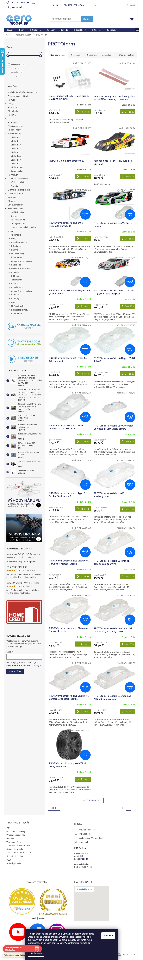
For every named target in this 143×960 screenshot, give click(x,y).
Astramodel (16, 235)
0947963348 (84, 834)
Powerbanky (16, 186)
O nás (55, 5)
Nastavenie (36, 953)
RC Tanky (12, 115)
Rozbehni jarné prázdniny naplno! (22, 92)
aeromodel (83, 842)
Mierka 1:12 (16, 141)
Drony (10, 104)
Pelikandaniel (16, 280)
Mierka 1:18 (16, 145)
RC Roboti (12, 122)
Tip (14, 76)
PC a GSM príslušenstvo (18, 179)
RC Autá (11, 100)
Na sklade (17, 64)
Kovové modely (14, 133)
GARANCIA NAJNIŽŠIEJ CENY (19, 853)
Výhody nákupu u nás (15, 835)
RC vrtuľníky (16, 257)
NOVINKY (12, 197)
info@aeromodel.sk (86, 830)
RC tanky (15, 298)
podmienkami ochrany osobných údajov (23, 665)
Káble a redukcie (18, 182)
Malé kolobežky (17, 212)
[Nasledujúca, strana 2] (128, 808)
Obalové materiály (15, 205)
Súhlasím (108, 935)
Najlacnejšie (76, 55)
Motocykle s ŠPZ (18, 223)
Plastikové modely (15, 126)
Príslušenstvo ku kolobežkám (23, 227)
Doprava (10, 838)
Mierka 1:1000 (17, 167)
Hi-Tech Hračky (14, 130)
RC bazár (12, 201)
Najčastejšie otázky (14, 849)
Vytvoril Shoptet (130, 954)
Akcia (15, 68)
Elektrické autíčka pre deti (19, 190)
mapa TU (84, 859)
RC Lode (11, 118)
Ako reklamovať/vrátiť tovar (18, 845)
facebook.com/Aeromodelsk (90, 838)
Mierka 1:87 (16, 163)
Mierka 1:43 (16, 156)
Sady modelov (17, 171)
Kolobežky (15, 216)
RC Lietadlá (13, 111)
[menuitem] (10, 30)
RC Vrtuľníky (13, 107)
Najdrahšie (91, 55)
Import (11, 231)
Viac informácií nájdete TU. (77, 943)
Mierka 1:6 (15, 137)
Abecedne (106, 55)
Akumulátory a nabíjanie (18, 96)
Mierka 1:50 (16, 160)
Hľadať (87, 19)
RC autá (14, 250)
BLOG (9, 860)
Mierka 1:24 (16, 148)
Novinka (16, 72)
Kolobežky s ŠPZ (18, 220)
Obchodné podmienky (74, 5)
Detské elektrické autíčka (22, 268)
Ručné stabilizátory (16, 193)
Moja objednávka (13, 863)
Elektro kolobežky (15, 208)
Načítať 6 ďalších (92, 800)
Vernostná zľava (13, 842)
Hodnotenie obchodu (15, 856)
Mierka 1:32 (16, 152)
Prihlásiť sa (15, 671)
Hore (55, 808)
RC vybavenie (13, 175)
